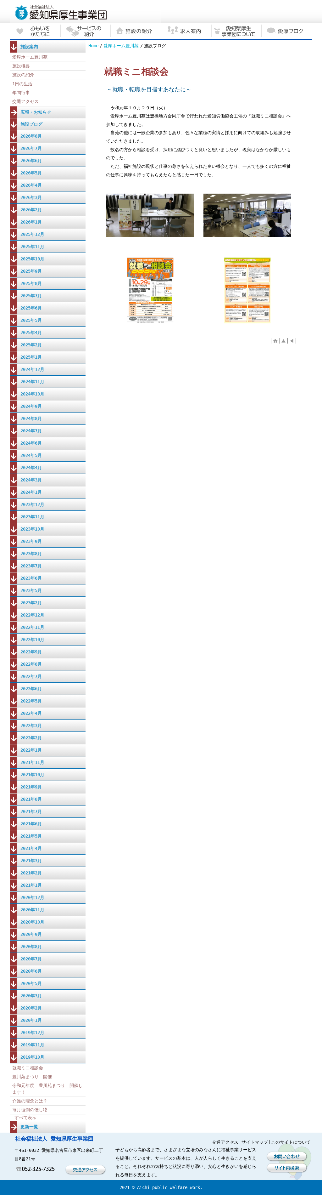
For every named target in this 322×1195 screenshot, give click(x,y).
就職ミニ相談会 (27, 1067)
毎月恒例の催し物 (29, 1109)
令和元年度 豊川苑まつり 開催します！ (47, 1088)
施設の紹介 (23, 74)
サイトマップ (255, 1142)
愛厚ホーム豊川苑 (121, 45)
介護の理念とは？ (29, 1100)
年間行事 (21, 92)
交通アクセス (25, 101)
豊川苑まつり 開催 (32, 1076)
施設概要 (21, 65)
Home (93, 45)
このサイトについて (291, 1142)
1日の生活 (22, 83)
